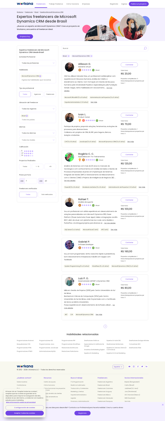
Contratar (129, 65)
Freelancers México (104, 395)
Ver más (94, 102)
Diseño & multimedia (78, 385)
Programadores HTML (24, 348)
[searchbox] (37, 80)
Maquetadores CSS (23, 344)
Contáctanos (21, 385)
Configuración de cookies (24, 408)
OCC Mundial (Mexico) (132, 395)
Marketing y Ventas (77, 391)
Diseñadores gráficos (91, 340)
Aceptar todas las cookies (24, 413)
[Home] (25, 4)
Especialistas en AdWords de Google (94, 345)
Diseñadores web (135, 348)
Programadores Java (46, 344)
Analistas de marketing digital (94, 350)
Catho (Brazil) (129, 385)
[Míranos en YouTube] (129, 366)
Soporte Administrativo (78, 395)
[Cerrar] (163, 404)
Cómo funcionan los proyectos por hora (54, 389)
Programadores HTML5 (24, 351)
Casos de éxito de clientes (53, 393)
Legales (73, 398)
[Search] (145, 48)
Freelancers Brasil (104, 385)
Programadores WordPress (71, 344)
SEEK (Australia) (130, 398)
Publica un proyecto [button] (138, 4)
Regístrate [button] (114, 4)
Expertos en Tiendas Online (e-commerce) (117, 349)
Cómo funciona (72, 4)
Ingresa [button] (124, 4)
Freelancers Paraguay (105, 401)
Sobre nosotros (22, 382)
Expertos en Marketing (91, 353)
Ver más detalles (69, 181)
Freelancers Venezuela (105, 398)
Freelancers (40, 4)
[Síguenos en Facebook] (138, 366)
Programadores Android (25, 340)
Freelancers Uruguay (105, 391)
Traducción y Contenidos (79, 388)
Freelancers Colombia (105, 388)
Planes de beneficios (51, 397)
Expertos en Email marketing (116, 353)
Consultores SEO (134, 344)
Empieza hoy (25, 36)
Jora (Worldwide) (130, 391)
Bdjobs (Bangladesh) (132, 382)
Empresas (86, 4)
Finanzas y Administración (80, 401)
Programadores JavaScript (48, 348)
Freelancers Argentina (105, 382)
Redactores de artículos (70, 348)
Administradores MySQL (47, 351)
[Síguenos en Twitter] (142, 366)
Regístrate (82, 413)
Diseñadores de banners (115, 344)
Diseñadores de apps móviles (139, 340)
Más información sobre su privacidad (21, 402)
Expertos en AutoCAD (114, 340)
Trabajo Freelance (56, 4)
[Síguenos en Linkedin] (146, 366)
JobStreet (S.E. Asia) (131, 388)
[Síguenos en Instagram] (133, 366)
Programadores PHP (68, 340)
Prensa (46, 400)
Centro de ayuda (50, 382)
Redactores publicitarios (70, 351)
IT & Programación (77, 382)
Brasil (97, 70)
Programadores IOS (46, 340)
